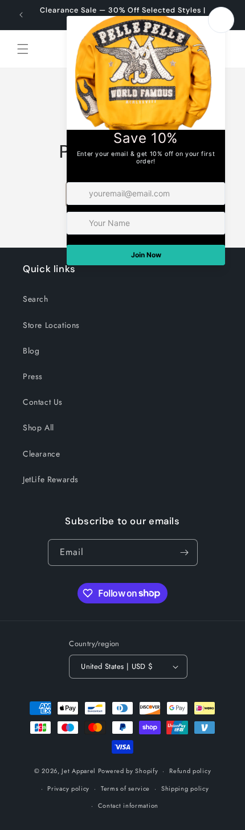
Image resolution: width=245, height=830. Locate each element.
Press (33, 376)
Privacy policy (68, 788)
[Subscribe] (184, 552)
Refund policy (190, 770)
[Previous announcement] (21, 14)
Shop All (38, 427)
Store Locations (51, 325)
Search (35, 299)
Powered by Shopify (128, 770)
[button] (22, 48)
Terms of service (125, 788)
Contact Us (43, 402)
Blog (31, 350)
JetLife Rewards (51, 479)
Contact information (128, 805)
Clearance (41, 453)
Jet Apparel (79, 770)
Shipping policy (185, 788)
